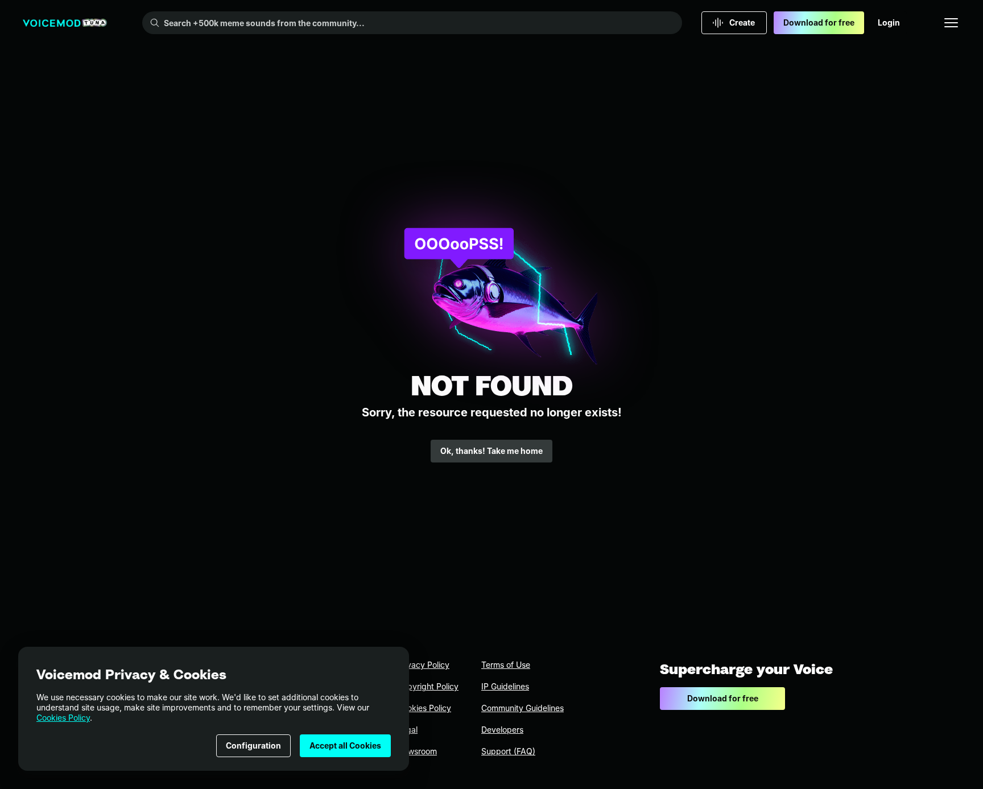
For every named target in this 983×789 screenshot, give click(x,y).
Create (742, 22)
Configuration (253, 745)
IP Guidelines (505, 686)
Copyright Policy (428, 686)
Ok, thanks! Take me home (491, 451)
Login (889, 22)
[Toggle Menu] (951, 23)
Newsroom (417, 751)
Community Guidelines (522, 708)
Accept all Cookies (345, 745)
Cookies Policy (63, 717)
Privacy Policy (423, 665)
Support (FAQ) (508, 751)
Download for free (818, 22)
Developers (502, 729)
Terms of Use (505, 665)
